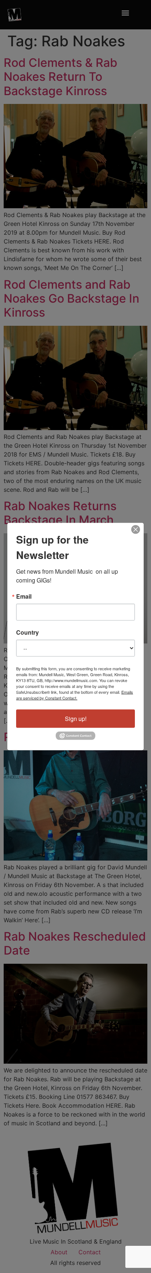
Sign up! (75, 718)
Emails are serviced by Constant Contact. (74, 695)
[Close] (135, 529)
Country (27, 632)
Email (24, 596)
